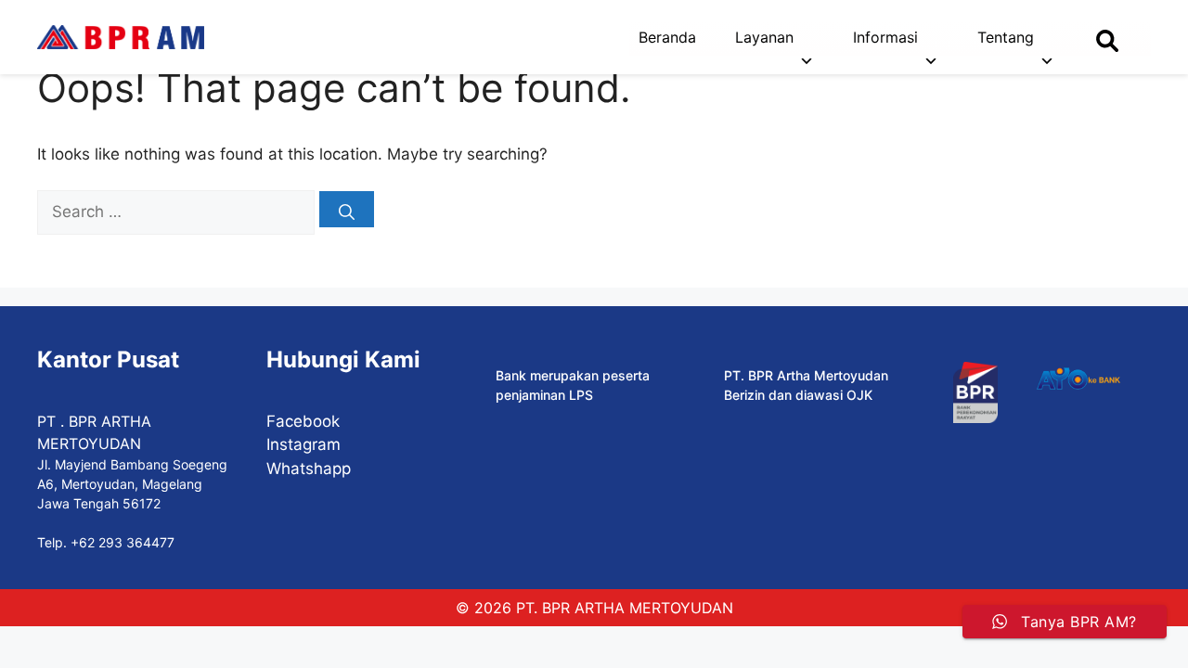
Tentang (1005, 37)
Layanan (764, 37)
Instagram (303, 444)
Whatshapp (308, 468)
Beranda (667, 37)
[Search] (346, 209)
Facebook (303, 421)
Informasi (885, 37)
